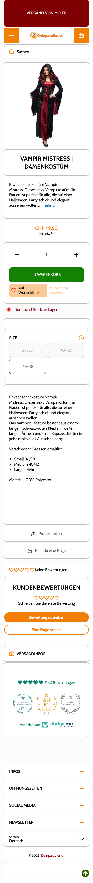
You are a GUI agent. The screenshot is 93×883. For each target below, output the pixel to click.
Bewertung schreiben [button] (46, 617)
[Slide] (81, 337)
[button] (81, 35)
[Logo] (46, 35)
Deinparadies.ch (53, 855)
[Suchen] (9, 51)
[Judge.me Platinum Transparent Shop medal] (23, 704)
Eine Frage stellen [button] (47, 629)
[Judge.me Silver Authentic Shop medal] (70, 704)
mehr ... (48, 205)
